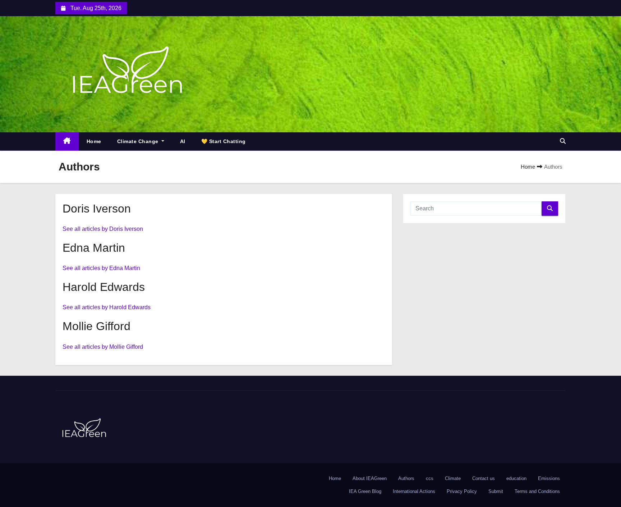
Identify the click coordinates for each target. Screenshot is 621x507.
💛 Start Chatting (223, 141)
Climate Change (138, 141)
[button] (563, 141)
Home (94, 141)
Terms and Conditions (537, 491)
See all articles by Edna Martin (101, 268)
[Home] (67, 141)
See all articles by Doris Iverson (103, 229)
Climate (453, 478)
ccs (429, 478)
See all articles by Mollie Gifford (103, 347)
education (516, 478)
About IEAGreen (370, 478)
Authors (406, 478)
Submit (495, 491)
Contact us (483, 478)
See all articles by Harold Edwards (107, 307)
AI (182, 141)
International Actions (414, 491)
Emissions (549, 478)
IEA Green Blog (365, 491)
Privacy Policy (462, 491)
